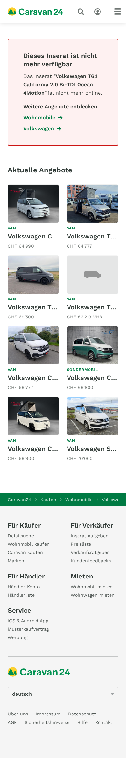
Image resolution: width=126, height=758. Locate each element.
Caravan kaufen (25, 552)
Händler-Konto (24, 586)
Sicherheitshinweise (47, 722)
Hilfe (82, 722)
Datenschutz (82, 713)
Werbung (17, 637)
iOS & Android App (28, 620)
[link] (33, 217)
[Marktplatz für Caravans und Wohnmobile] (35, 11)
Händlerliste (21, 595)
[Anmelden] (99, 11)
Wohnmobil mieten (92, 586)
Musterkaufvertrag (28, 629)
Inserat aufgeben (90, 535)
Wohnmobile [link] (39, 117)
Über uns (18, 713)
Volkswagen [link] (38, 128)
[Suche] (82, 11)
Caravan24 (19, 499)
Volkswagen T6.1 (93, 307)
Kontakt (103, 722)
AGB (12, 722)
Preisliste (81, 544)
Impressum (48, 713)
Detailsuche (21, 535)
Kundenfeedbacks (91, 560)
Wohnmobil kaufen (29, 544)
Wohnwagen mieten (93, 595)
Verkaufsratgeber (90, 552)
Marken (16, 560)
